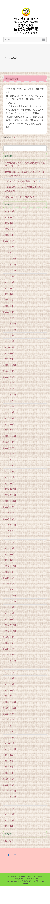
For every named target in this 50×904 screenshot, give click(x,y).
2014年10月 (10, 708)
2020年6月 (10, 512)
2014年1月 (10, 743)
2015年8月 (10, 666)
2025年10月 (10, 270)
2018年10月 (10, 566)
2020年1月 (10, 518)
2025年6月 (10, 294)
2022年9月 (10, 400)
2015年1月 (10, 696)
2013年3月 (10, 779)
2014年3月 (10, 737)
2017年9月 (10, 607)
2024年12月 (10, 323)
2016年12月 (10, 625)
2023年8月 (10, 371)
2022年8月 (10, 406)
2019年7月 (10, 542)
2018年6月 (10, 577)
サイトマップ (9, 855)
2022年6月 (10, 412)
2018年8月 (10, 572)
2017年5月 (10, 619)
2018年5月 (10, 583)
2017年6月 (10, 613)
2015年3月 (10, 690)
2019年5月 (10, 548)
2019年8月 (10, 536)
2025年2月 (10, 311)
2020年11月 (10, 495)
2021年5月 (10, 459)
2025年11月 (10, 264)
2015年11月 (10, 660)
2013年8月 (10, 755)
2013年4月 (10, 773)
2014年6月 (10, 719)
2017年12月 (10, 595)
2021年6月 (10, 453)
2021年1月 (10, 483)
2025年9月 (10, 276)
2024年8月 (10, 341)
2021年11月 (10, 436)
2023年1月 (10, 388)
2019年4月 (10, 554)
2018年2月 (10, 589)
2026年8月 (10, 211)
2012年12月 (10, 790)
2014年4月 (10, 731)
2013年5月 (10, 767)
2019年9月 (10, 530)
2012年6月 (10, 814)
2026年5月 (10, 229)
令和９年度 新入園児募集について (21, 181)
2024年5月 (10, 353)
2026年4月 (10, 235)
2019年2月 (10, 560)
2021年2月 (10, 477)
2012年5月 (10, 820)
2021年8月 (10, 442)
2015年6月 (10, 678)
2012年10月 (10, 796)
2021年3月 (10, 471)
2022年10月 (10, 394)
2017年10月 (10, 601)
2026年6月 (10, 223)
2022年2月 (10, 430)
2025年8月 (10, 282)
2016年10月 (10, 631)
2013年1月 (10, 784)
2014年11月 (10, 702)
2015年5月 (10, 684)
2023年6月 (10, 376)
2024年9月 (10, 335)
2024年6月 (10, 347)
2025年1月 (10, 317)
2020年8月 (10, 507)
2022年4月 (10, 424)
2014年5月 (10, 725)
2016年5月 (10, 648)
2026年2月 (10, 246)
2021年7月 (10, 447)
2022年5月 (10, 418)
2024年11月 (10, 329)
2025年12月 (10, 258)
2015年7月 (10, 672)
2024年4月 (10, 359)
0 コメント (15, 138)
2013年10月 (10, 749)
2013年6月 (10, 761)
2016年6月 (10, 643)
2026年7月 (10, 217)
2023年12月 (10, 365)
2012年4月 (10, 826)
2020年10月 (10, 501)
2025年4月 (10, 306)
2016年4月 (10, 654)
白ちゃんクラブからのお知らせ (19, 196)
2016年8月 (10, 637)
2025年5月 (10, 300)
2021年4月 (10, 465)
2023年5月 (10, 382)
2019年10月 (10, 524)
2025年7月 (10, 288)
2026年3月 (10, 240)
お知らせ (9, 840)
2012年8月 (10, 802)
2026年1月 (10, 252)
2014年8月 (10, 713)
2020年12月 (10, 489)
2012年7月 (10, 808)
